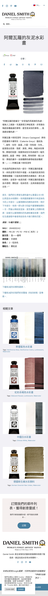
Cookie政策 (37, 587)
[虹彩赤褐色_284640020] (24, 358)
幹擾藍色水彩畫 (24, 346)
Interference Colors (27, 350)
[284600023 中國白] (24, 403)
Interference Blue (13, 350)
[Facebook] (3, 6)
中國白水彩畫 (24, 437)
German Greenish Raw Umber (22, 485)
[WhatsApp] (23, 64)
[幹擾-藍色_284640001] (24, 313)
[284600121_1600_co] (24, 448)
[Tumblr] (29, 64)
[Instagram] (7, 6)
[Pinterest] (11, 6)
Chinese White (22, 440)
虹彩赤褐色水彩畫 (24, 392)
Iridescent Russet (17, 396)
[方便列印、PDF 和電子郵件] (9, 55)
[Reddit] (11, 64)
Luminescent (38, 350)
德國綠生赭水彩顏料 (24, 481)
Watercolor (6, 351)
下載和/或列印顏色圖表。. (14, 287)
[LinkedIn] (17, 64)
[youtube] (15, 6)
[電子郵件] (41, 64)
